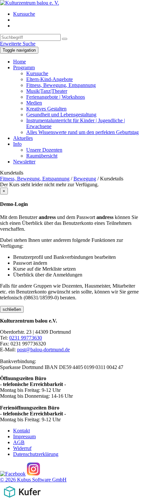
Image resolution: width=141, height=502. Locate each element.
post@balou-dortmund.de (43, 349)
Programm (24, 67)
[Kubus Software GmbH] (22, 499)
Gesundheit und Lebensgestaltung (61, 114)
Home (19, 61)
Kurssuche (24, 14)
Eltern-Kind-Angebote (49, 79)
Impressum (24, 436)
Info (17, 144)
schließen (12, 309)
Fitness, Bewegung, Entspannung (61, 85)
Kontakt (21, 430)
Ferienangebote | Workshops (55, 97)
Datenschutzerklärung (35, 454)
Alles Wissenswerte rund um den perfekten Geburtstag (82, 132)
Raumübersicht (41, 156)
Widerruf (22, 448)
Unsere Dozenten (44, 150)
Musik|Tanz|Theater (46, 91)
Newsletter (24, 161)
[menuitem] (77, 14)
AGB (19, 442)
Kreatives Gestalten (46, 108)
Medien (34, 103)
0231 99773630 (25, 338)
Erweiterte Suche (17, 43)
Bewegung (84, 178)
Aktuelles (23, 138)
